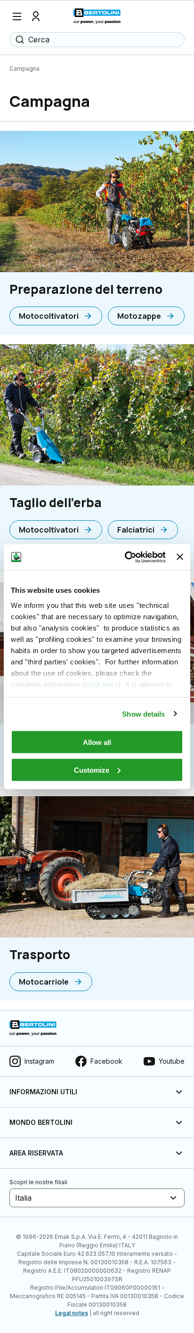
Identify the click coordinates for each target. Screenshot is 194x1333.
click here (101, 684)
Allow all (97, 742)
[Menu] (16, 16)
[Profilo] (35, 16)
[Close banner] (180, 557)
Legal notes (71, 1313)
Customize (91, 770)
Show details (143, 714)
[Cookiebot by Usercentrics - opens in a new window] (126, 557)
